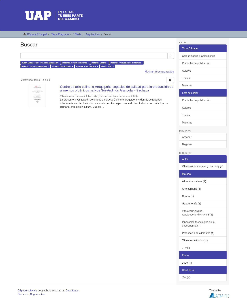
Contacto (23, 294)
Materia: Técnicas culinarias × (35, 66)
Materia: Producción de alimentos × (126, 62)
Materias (187, 85)
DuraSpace (72, 290)
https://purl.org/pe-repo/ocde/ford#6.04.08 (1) (197, 212)
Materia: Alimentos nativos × (75, 62)
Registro (187, 144)
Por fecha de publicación (196, 63)
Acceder (186, 137)
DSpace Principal (37, 34)
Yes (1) (186, 277)
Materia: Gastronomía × (62, 66)
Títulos (186, 78)
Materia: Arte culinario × (87, 66)
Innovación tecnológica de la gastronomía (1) (198, 223)
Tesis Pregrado (60, 34)
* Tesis (77, 34)
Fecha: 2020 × (107, 66)
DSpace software (27, 290)
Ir (170, 55)
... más (186, 247)
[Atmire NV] (219, 294)
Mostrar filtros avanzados (159, 71)
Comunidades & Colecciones (198, 55)
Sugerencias (37, 294)
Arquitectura (93, 34)
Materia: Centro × (99, 62)
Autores (186, 70)
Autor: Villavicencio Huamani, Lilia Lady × (40, 62)
